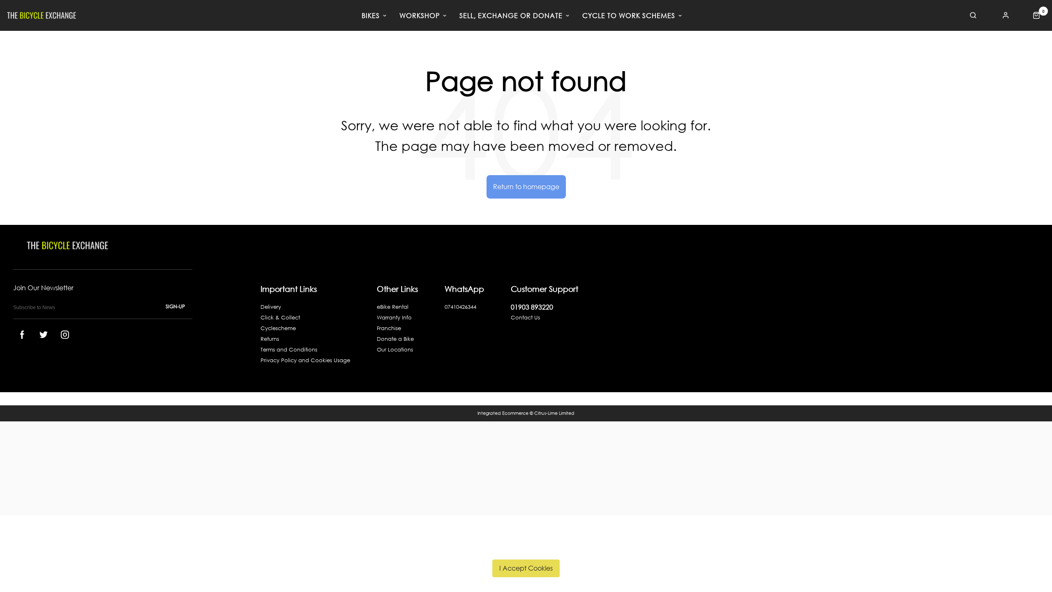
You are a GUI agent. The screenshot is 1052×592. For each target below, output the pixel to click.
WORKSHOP (419, 15)
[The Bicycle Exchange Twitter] (44, 335)
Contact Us (525, 317)
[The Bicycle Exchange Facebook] (22, 335)
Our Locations (395, 349)
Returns (270, 338)
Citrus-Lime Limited (554, 413)
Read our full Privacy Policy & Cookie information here (526, 548)
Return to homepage (526, 186)
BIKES (371, 15)
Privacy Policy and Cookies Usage (305, 360)
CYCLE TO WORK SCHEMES (628, 15)
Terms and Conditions (289, 349)
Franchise (389, 328)
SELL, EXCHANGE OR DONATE (511, 15)
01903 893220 (532, 307)
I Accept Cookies (526, 568)
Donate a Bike (395, 338)
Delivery (271, 306)
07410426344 (460, 306)
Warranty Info (394, 317)
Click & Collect (280, 317)
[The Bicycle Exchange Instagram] (65, 335)
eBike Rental (392, 306)
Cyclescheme (278, 328)
